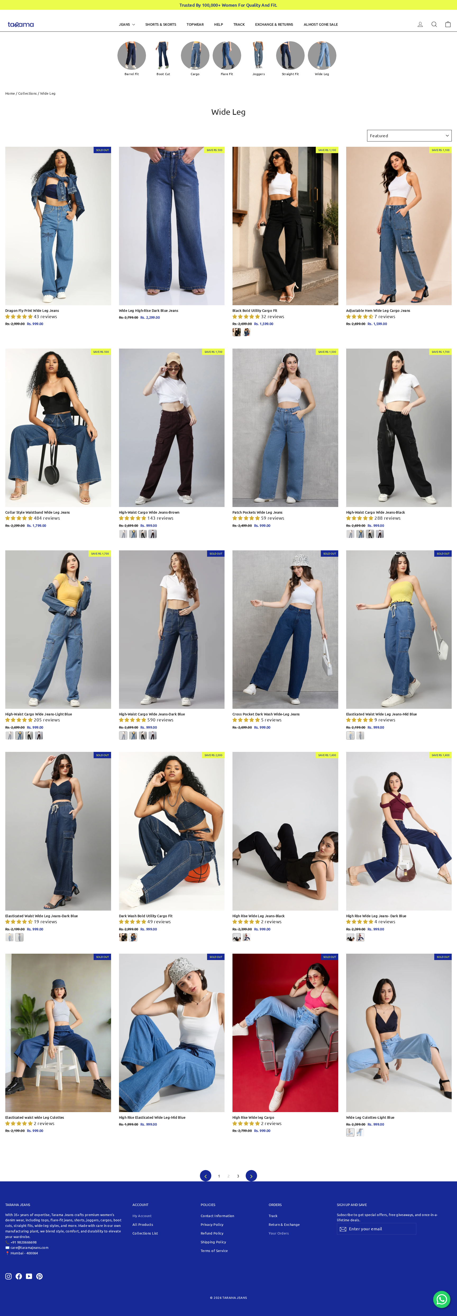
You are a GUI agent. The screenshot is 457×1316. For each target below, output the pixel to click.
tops (45, 1220)
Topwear (195, 24)
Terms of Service (214, 1250)
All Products (142, 1224)
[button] (19, 316)
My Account (142, 1215)
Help (218, 24)
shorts (79, 1220)
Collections (27, 93)
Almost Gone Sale (321, 24)
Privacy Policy (212, 1224)
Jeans (125, 24)
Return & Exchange (284, 1224)
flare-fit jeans (61, 1220)
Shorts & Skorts (160, 24)
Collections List (145, 1233)
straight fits (23, 1225)
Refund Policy (212, 1233)
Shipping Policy (213, 1242)
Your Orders (279, 1233)
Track (239, 24)
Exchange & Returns (274, 24)
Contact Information (217, 1215)
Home (10, 93)
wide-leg (42, 1225)
